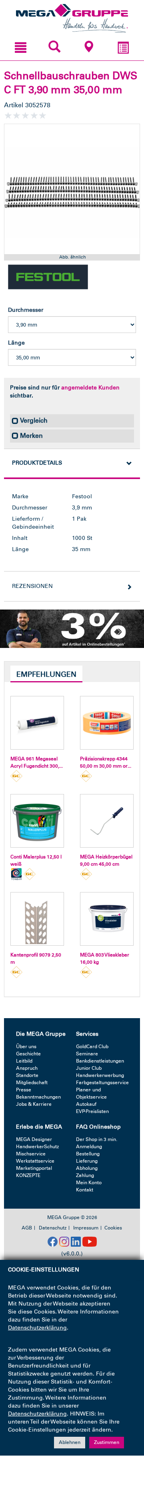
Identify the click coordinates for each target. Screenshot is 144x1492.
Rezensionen (32, 586)
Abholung (87, 1168)
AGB (27, 1228)
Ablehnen (69, 1442)
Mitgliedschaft (32, 1082)
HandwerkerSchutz (37, 1146)
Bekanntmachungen (38, 1097)
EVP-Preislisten (92, 1111)
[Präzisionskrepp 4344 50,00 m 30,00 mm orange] (107, 723)
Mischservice (31, 1154)
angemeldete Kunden (90, 387)
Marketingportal (34, 1168)
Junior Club (89, 1068)
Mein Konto (89, 1182)
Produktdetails (37, 462)
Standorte (27, 1075)
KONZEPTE (28, 1175)
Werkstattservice (35, 1161)
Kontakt (84, 1190)
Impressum (85, 1228)
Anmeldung (89, 1146)
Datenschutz (52, 1228)
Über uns (26, 1046)
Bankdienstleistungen (100, 1061)
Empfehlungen (46, 674)
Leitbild (24, 1061)
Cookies (113, 1228)
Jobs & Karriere (34, 1104)
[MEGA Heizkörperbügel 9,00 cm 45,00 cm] (107, 821)
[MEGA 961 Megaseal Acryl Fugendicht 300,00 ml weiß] (37, 723)
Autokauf (86, 1104)
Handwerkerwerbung (100, 1075)
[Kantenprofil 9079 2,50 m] (37, 919)
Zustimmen (106, 1442)
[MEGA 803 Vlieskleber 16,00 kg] (107, 919)
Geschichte (28, 1054)
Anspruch (27, 1068)
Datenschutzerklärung (37, 1327)
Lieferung (87, 1161)
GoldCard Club (92, 1046)
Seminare (87, 1054)
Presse (23, 1090)
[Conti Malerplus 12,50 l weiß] (37, 821)
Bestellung (88, 1154)
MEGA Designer (34, 1139)
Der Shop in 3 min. (96, 1139)
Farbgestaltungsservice (102, 1082)
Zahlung (85, 1175)
